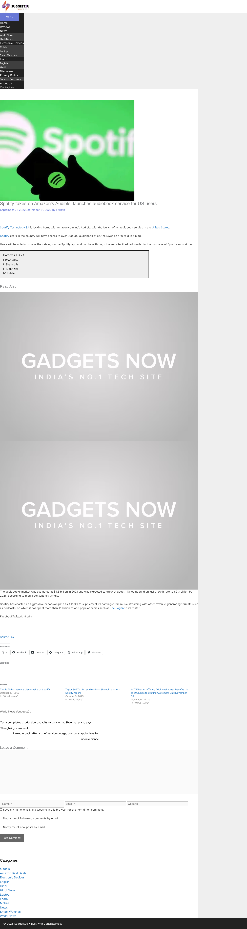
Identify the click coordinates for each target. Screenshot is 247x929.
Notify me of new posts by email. (24, 827)
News (3, 31)
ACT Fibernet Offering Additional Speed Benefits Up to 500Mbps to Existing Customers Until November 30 (159, 693)
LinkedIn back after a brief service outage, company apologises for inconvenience (56, 734)
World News (6, 35)
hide (20, 255)
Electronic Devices (12, 43)
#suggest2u (23, 711)
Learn (3, 59)
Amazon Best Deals (13, 873)
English (4, 63)
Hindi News (6, 39)
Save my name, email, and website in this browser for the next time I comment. (53, 809)
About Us (6, 83)
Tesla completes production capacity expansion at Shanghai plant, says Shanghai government (46, 723)
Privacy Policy (9, 75)
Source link (7, 637)
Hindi (3, 67)
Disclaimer (6, 71)
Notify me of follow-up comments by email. (31, 818)
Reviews (5, 27)
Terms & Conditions (10, 79)
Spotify (4, 235)
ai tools (5, 869)
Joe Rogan (117, 608)
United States (160, 227)
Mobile (3, 47)
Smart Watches (8, 55)
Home (4, 23)
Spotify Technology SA (14, 227)
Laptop (4, 51)
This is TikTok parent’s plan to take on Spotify (25, 689)
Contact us (7, 87)
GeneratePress (53, 923)
